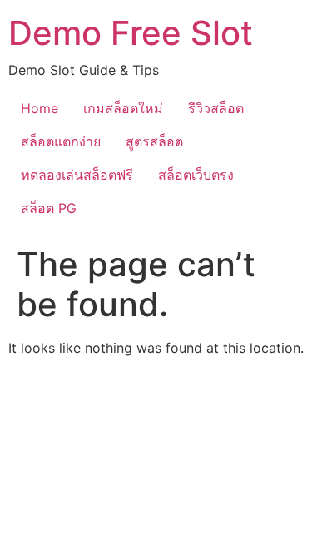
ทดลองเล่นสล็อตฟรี (77, 174)
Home (39, 108)
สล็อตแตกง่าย (61, 141)
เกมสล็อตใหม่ (123, 108)
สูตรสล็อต (154, 141)
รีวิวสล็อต (216, 108)
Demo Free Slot (130, 32)
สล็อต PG (49, 208)
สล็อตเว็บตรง (196, 174)
